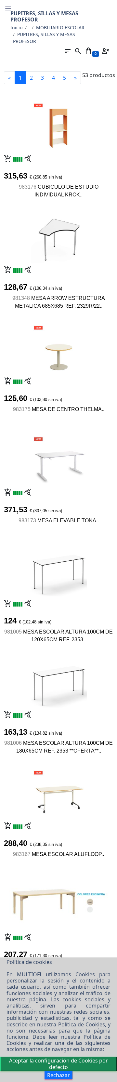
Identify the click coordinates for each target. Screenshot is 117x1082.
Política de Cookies (81, 1024)
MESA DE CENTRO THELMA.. (68, 409)
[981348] (58, 236)
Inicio (16, 27)
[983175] (58, 347)
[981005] (58, 570)
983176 (27, 187)
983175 (22, 409)
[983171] (58, 900)
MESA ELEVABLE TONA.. (68, 520)
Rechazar (58, 1075)
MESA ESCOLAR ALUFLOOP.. (68, 854)
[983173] (58, 458)
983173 (27, 520)
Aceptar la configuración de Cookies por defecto (58, 1063)
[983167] (58, 792)
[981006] (58, 681)
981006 (13, 743)
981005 (13, 632)
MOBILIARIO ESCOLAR (60, 27)
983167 (22, 854)
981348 (21, 298)
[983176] (58, 125)
